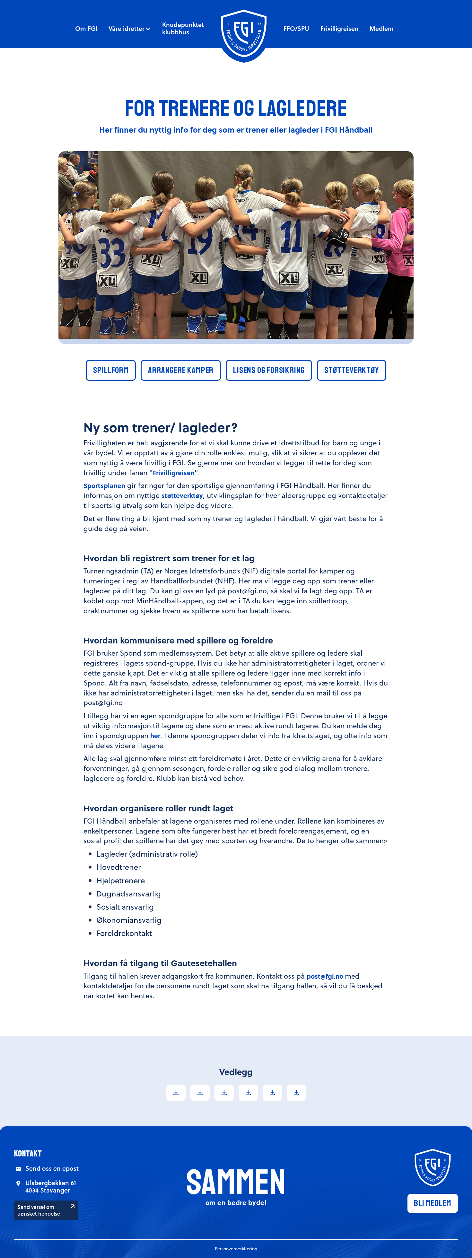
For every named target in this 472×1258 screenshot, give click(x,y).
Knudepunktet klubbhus (183, 28)
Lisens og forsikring (269, 370)
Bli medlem (432, 1203)
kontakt (28, 1154)
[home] (244, 33)
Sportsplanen (104, 485)
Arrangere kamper (181, 370)
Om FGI (86, 28)
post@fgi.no (326, 976)
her (155, 735)
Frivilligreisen (339, 28)
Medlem (382, 28)
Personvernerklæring (236, 1248)
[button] (130, 28)
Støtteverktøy (351, 370)
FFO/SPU (296, 28)
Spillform (110, 370)
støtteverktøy (182, 495)
